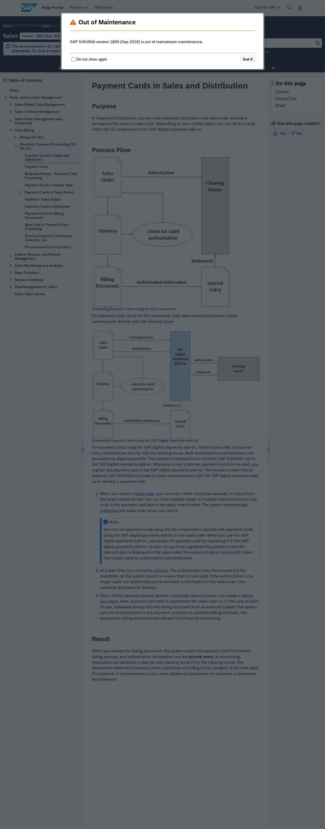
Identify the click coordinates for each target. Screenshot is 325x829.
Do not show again (92, 59)
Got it (248, 59)
